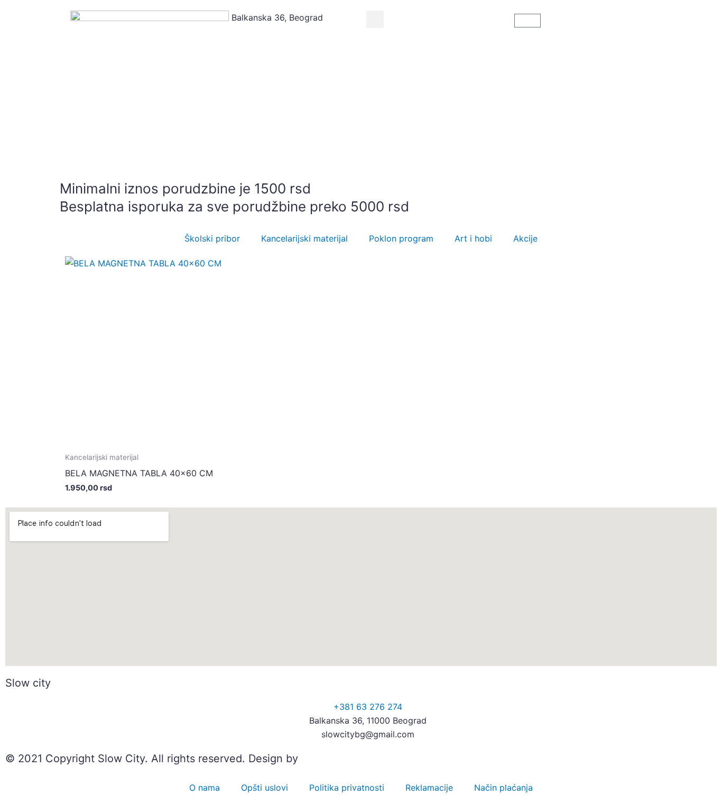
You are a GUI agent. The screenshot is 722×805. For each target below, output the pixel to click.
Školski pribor (212, 238)
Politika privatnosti (346, 787)
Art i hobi (473, 238)
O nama (204, 787)
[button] (375, 19)
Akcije (525, 238)
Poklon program (401, 238)
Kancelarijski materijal (304, 238)
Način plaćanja (503, 787)
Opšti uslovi (264, 787)
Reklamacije (429, 787)
